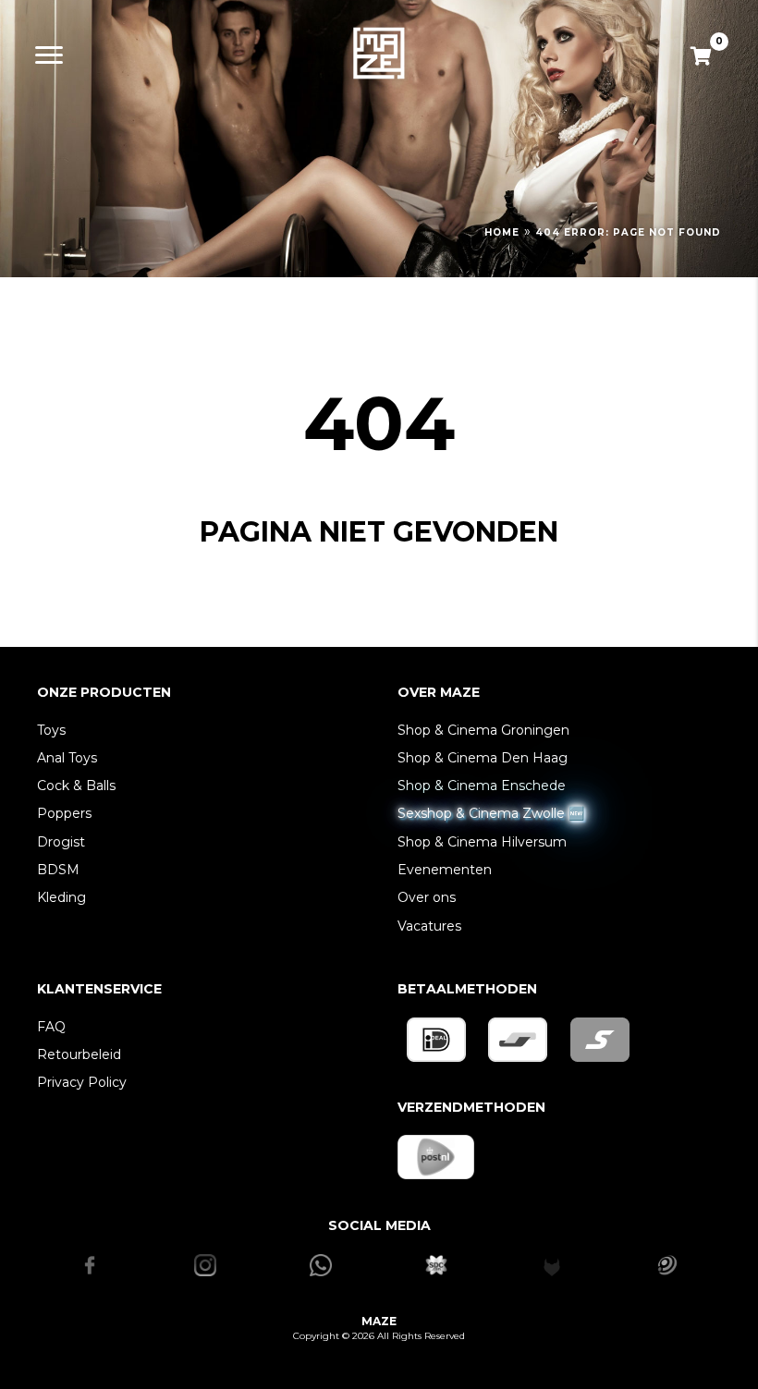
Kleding (61, 897)
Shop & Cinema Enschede (481, 785)
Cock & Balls (76, 785)
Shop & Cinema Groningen (483, 730)
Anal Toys (67, 757)
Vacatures (429, 926)
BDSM (58, 869)
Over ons (426, 897)
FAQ (51, 1026)
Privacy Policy (82, 1082)
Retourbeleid (79, 1054)
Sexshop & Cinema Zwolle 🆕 (490, 813)
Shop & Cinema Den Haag (482, 757)
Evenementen (444, 869)
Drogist (61, 842)
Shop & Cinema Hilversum (482, 842)
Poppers (64, 813)
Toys (51, 730)
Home (502, 232)
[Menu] (49, 55)
